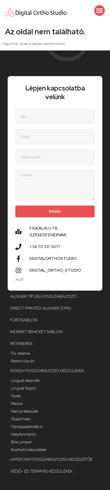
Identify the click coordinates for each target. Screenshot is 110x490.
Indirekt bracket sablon (36, 331)
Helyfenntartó (23, 434)
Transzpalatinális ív (27, 426)
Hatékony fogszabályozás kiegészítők (51, 459)
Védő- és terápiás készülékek (41, 471)
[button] (99, 10)
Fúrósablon (23, 320)
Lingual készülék (25, 380)
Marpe (17, 403)
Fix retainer (20, 353)
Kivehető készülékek (28, 449)
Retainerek (21, 343)
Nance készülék (24, 411)
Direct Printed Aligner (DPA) (40, 308)
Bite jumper (21, 442)
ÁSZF (19, 279)
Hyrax (16, 396)
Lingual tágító (23, 388)
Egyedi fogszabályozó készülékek (47, 370)
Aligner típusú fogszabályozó (43, 296)
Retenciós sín (23, 361)
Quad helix (20, 419)
